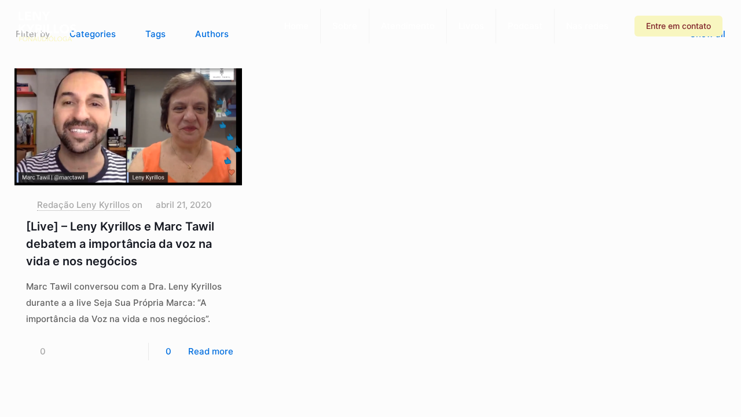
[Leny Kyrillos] (47, 26)
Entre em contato (678, 26)
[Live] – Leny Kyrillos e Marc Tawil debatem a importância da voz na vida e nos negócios (120, 244)
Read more (210, 351)
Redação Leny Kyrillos (83, 204)
